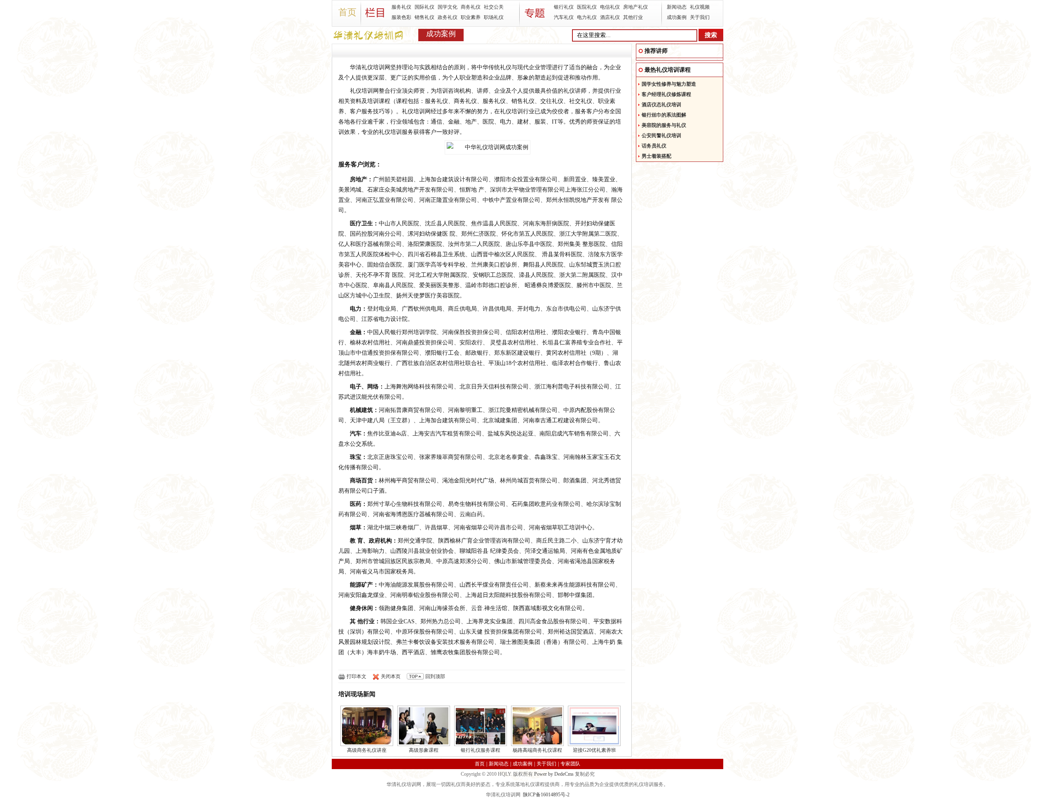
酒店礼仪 (610, 17)
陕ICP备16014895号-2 (546, 795)
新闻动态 (677, 7)
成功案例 (677, 17)
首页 (347, 12)
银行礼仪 (564, 7)
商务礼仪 (471, 7)
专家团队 (570, 764)
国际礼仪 (424, 7)
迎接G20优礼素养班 (594, 750)
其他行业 (633, 17)
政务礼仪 (447, 17)
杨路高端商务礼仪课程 (537, 750)
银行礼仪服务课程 (480, 750)
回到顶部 (435, 676)
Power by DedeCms (554, 774)
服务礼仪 (401, 7)
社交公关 (494, 7)
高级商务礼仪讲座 (367, 750)
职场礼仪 (494, 17)
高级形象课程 (423, 750)
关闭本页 (391, 676)
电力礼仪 (587, 17)
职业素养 (471, 17)
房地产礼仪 (635, 7)
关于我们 (700, 17)
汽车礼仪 (564, 17)
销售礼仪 (424, 17)
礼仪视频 (700, 7)
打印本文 (356, 676)
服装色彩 (401, 17)
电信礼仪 (610, 7)
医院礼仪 (587, 7)
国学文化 (447, 7)
